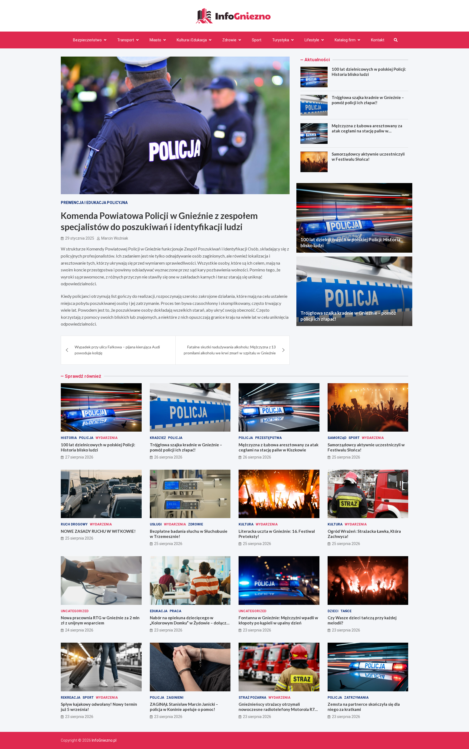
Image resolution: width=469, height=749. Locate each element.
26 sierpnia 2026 (168, 457)
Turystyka (280, 40)
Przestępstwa (268, 438)
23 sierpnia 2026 (168, 630)
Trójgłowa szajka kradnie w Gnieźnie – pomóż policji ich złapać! (368, 100)
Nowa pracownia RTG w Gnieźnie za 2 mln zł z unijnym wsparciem (100, 620)
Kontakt (377, 40)
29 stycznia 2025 (79, 238)
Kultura (246, 524)
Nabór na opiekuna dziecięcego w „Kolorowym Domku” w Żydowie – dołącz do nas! (188, 623)
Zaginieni (174, 698)
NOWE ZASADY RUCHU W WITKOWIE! (98, 531)
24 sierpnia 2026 (79, 630)
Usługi (156, 524)
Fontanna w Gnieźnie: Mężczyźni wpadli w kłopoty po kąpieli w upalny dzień (278, 620)
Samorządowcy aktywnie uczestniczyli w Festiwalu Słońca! (368, 157)
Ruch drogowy (74, 524)
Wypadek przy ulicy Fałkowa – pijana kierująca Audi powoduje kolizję (117, 350)
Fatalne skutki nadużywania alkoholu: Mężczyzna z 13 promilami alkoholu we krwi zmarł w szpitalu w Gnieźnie (230, 350)
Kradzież (158, 438)
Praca (175, 611)
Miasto (155, 40)
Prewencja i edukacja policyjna (94, 202)
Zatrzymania (356, 698)
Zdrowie (229, 40)
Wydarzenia (107, 438)
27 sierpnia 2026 (79, 457)
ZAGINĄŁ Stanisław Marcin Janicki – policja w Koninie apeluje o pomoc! (184, 707)
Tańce (346, 611)
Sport (256, 40)
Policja (86, 438)
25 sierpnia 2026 (346, 457)
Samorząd (337, 438)
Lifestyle (312, 40)
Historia (69, 438)
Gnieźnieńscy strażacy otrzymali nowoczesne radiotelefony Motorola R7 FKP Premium (277, 709)
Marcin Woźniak (114, 238)
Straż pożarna (252, 698)
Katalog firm (345, 40)
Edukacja (158, 611)
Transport (125, 40)
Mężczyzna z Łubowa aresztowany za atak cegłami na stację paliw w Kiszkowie (367, 131)
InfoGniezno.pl (104, 740)
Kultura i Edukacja (192, 40)
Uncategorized (74, 611)
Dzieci (333, 611)
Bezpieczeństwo (87, 40)
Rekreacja (70, 698)
